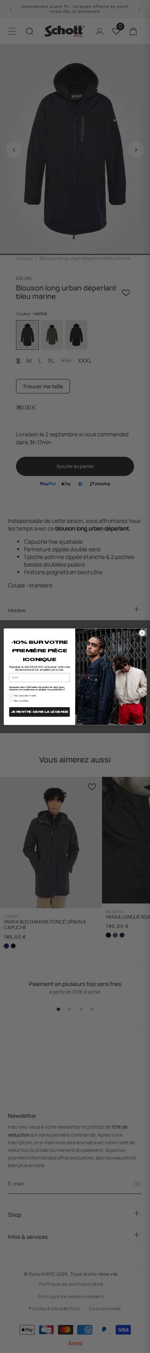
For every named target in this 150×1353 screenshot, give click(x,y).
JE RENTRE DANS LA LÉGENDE (39, 711)
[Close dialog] (142, 633)
